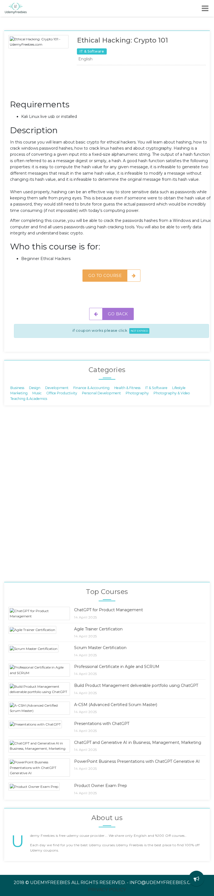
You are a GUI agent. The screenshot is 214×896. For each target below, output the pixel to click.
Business (17, 388)
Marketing (19, 393)
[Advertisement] (111, 83)
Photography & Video (172, 393)
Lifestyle (179, 388)
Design (34, 388)
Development (57, 388)
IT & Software (156, 388)
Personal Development (101, 393)
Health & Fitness (127, 388)
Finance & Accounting (91, 388)
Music (37, 393)
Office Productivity (61, 393)
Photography (137, 393)
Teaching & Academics (28, 398)
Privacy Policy (107, 889)
